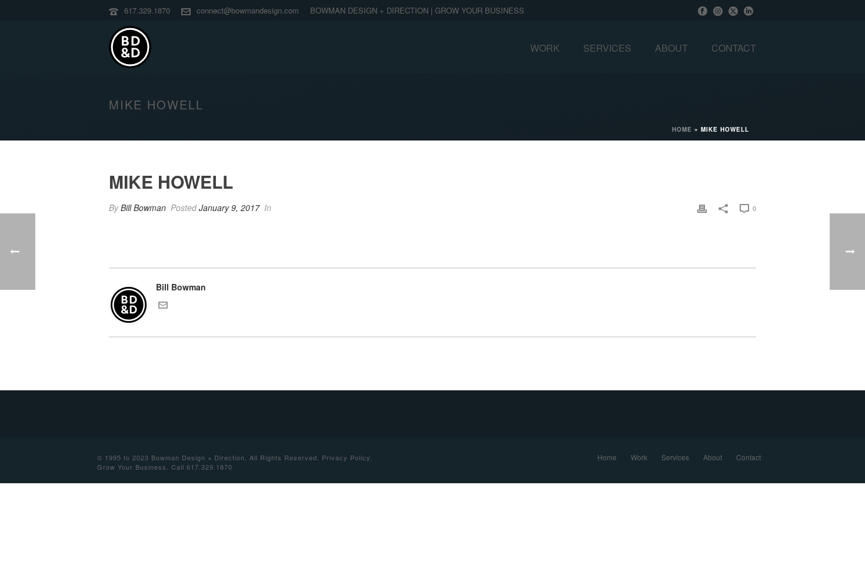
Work (545, 48)
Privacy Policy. (347, 457)
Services (607, 48)
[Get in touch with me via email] (163, 306)
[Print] (702, 208)
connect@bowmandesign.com (248, 10)
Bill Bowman (143, 207)
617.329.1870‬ (147, 10)
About (671, 48)
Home (682, 129)
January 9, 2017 (229, 207)
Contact (733, 48)
